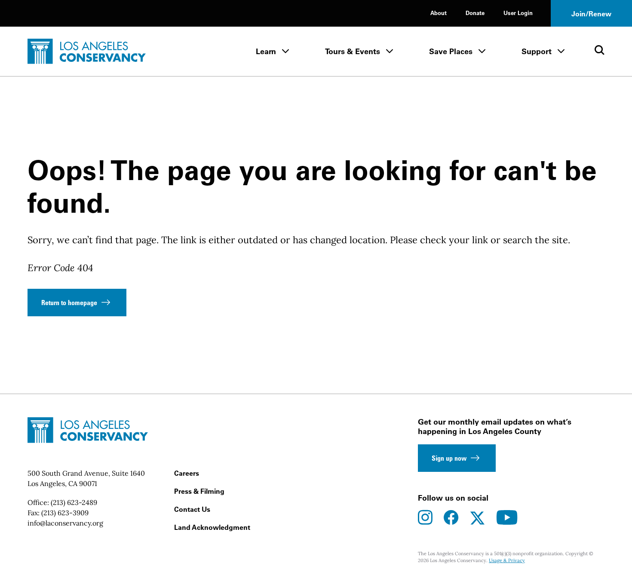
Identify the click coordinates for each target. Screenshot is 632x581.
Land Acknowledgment (212, 527)
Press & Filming (199, 491)
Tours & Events (352, 51)
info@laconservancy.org (65, 523)
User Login (518, 12)
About (438, 12)
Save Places (450, 51)
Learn (266, 51)
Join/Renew (591, 13)
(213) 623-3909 (65, 512)
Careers (186, 473)
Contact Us (192, 509)
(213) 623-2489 (74, 502)
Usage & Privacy (507, 560)
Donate (475, 12)
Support (537, 51)
